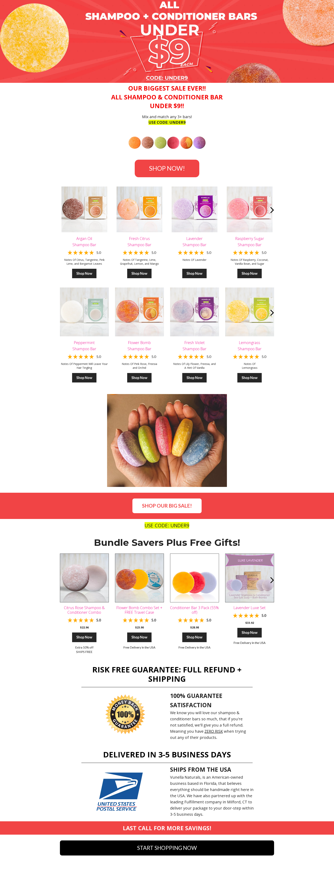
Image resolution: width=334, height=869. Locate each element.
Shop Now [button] (84, 273)
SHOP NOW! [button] (167, 168)
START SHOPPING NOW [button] (167, 847)
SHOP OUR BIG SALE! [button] (167, 506)
